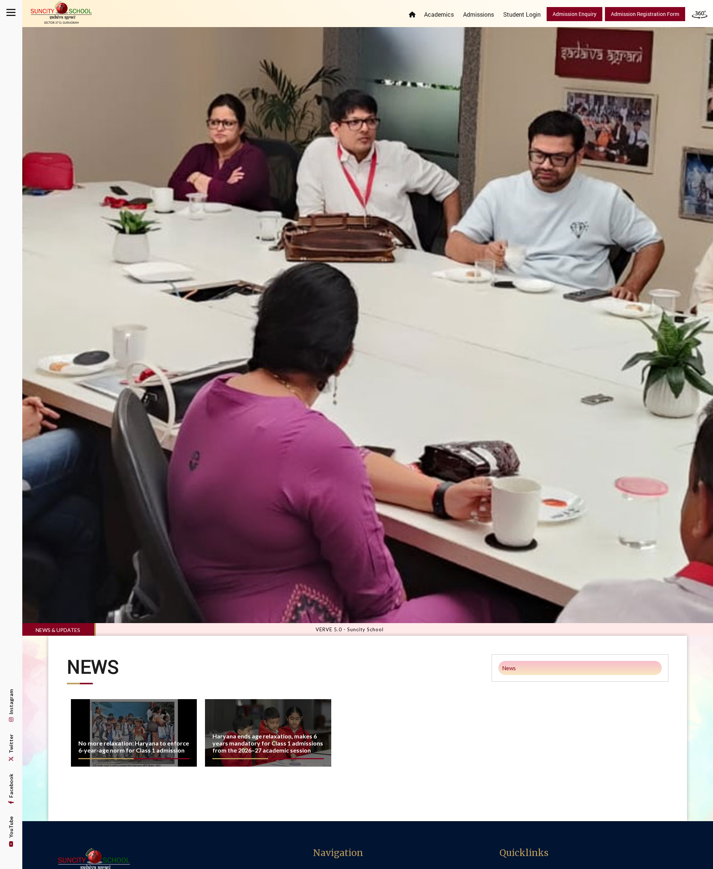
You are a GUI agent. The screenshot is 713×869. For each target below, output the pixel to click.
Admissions (478, 14)
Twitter (11, 744)
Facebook (11, 786)
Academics (439, 14)
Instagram (11, 702)
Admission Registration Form (645, 13)
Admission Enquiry (574, 13)
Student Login (522, 14)
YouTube (11, 827)
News (509, 668)
